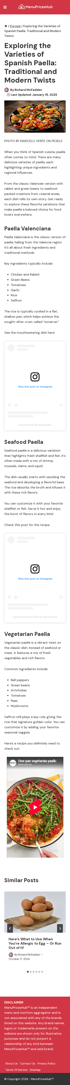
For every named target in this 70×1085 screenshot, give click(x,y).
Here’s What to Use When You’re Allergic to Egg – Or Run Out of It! (35, 943)
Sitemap (35, 1070)
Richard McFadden (28, 90)
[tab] (28, 972)
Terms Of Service (16, 1070)
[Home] (5, 26)
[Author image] (6, 90)
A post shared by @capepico (35, 424)
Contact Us (27, 1063)
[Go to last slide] (10, 928)
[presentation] (35, 912)
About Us (11, 1063)
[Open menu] (5, 7)
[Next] (60, 928)
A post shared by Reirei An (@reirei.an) (35, 616)
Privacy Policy (46, 1063)
